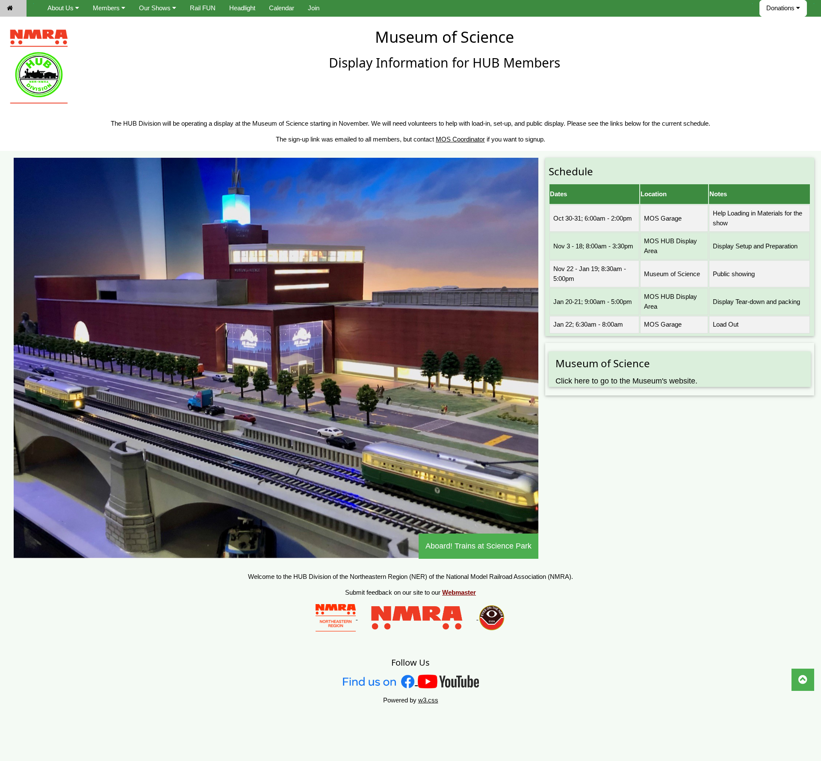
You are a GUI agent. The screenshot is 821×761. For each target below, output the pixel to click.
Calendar (281, 8)
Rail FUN (203, 8)
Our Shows (155, 8)
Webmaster (459, 592)
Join (313, 8)
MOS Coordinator (460, 139)
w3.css (428, 700)
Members (107, 8)
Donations (781, 8)
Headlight (242, 8)
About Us (61, 8)
